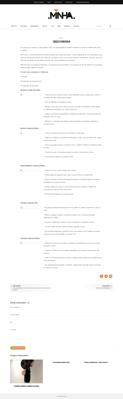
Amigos (76, 26)
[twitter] (106, 276)
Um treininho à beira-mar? (61, 362)
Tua (52, 26)
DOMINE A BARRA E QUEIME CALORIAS (26, 386)
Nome (15, 307)
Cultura (23, 26)
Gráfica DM (58, 2)
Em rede (67, 26)
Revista (14, 26)
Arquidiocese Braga (82, 2)
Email (15, 315)
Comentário (13, 329)
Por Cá (44, 26)
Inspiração (34, 26)
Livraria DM (69, 2)
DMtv (49, 2)
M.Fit (61, 38)
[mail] (110, 276)
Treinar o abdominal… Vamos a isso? (96, 362)
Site (11, 322)
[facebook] (101, 276)
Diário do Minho (39, 2)
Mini (59, 26)
